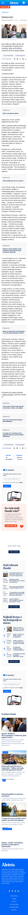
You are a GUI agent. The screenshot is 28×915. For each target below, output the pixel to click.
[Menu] (5, 3)
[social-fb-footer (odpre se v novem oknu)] (12, 891)
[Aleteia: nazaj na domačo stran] (14, 2)
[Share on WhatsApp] (25, 59)
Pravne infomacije (14, 904)
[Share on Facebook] (14, 59)
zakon (4, 804)
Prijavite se (7, 486)
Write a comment (14, 552)
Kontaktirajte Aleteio (14, 907)
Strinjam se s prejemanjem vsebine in (14, 482)
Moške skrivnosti (7, 829)
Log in (19, 546)
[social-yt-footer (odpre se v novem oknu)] (9, 891)
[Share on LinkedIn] (17, 59)
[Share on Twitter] (20, 59)
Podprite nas (4, 7)
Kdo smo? (14, 901)
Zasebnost (14, 910)
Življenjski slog (5, 12)
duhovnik (5, 752)
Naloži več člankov (14, 606)
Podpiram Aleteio (10, 525)
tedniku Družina (8, 395)
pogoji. (21, 482)
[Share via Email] (23, 59)
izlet (4, 780)
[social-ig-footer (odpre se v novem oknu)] (18, 891)
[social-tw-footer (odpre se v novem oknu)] (15, 891)
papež (4, 719)
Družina (16, 20)
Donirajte (14, 898)
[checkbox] (3, 482)
